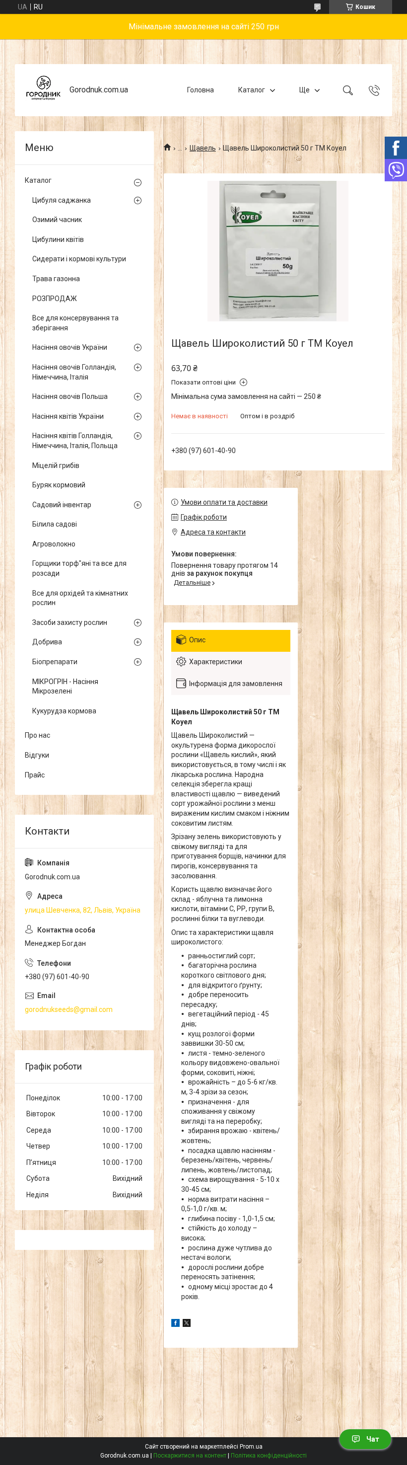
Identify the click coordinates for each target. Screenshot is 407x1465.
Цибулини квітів (58, 239)
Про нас (37, 735)
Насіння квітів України (68, 416)
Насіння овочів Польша (70, 396)
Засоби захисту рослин (69, 622)
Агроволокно (53, 544)
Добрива (47, 642)
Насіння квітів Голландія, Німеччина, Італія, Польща (75, 441)
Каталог (251, 90)
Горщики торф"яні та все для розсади (79, 568)
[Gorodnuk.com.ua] (43, 90)
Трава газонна (56, 279)
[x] (187, 1324)
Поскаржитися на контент (189, 1455)
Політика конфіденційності (269, 1455)
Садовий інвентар (61, 505)
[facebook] (175, 1324)
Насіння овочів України (69, 347)
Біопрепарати (54, 662)
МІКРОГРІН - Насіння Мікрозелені (65, 686)
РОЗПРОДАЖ (54, 299)
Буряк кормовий (58, 485)
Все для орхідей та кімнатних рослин (80, 598)
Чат (372, 1439)
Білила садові (54, 524)
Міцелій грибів (55, 465)
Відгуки (37, 755)
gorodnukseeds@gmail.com (69, 1009)
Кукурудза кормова (64, 711)
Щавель (203, 148)
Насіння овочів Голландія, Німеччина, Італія (74, 372)
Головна (200, 90)
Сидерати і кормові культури (79, 259)
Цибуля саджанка (61, 200)
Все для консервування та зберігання (75, 323)
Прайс (35, 775)
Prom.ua (251, 1446)
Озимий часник (57, 220)
